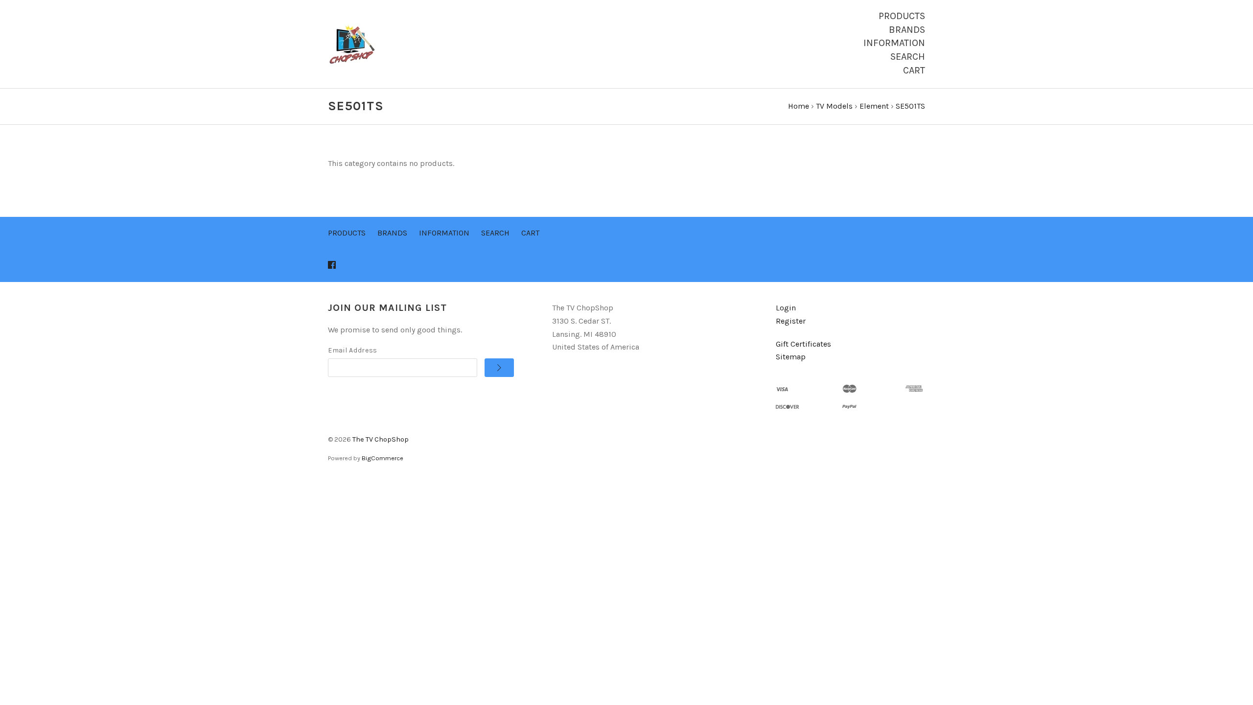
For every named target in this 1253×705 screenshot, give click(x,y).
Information (894, 42)
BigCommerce (382, 458)
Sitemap (791, 356)
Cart (914, 70)
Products (902, 16)
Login (786, 307)
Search (907, 56)
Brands (907, 29)
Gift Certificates (803, 344)
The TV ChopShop (380, 439)
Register (791, 321)
